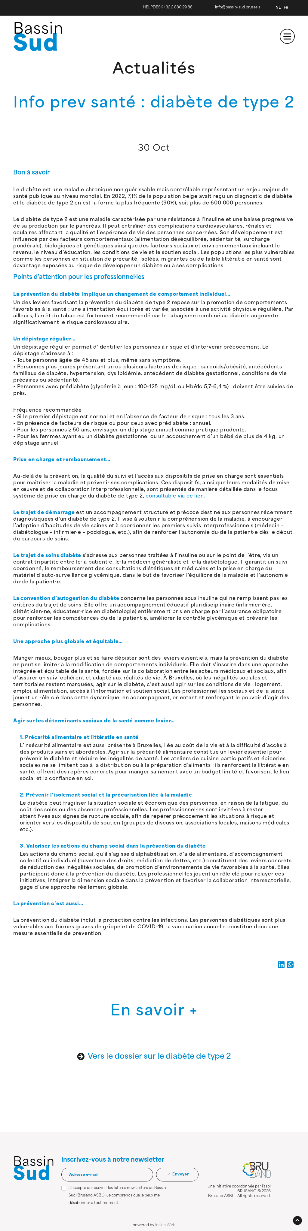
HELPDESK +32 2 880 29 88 (167, 7)
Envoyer (180, 1174)
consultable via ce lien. (175, 496)
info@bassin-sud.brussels (237, 7)
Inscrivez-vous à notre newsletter (112, 1160)
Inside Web (165, 1225)
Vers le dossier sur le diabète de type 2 (159, 1056)
